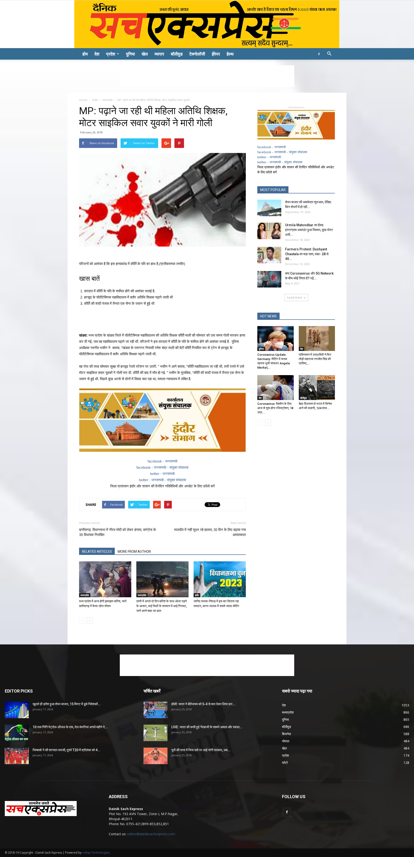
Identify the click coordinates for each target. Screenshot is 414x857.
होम (85, 54)
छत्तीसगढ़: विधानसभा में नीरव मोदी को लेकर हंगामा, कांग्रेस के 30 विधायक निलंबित (117, 532)
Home (83, 100)
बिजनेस (286, 734)
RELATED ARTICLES (97, 551)
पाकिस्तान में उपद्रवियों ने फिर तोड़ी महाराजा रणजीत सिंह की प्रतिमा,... (315, 359)
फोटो (285, 762)
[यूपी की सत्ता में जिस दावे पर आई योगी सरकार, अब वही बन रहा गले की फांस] (155, 756)
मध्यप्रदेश (108, 100)
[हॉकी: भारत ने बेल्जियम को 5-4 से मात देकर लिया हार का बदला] (155, 710)
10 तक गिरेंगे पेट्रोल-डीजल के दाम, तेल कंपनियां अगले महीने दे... (70, 727)
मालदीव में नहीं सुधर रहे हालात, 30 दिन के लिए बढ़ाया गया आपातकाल (210, 532)
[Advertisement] (207, 76)
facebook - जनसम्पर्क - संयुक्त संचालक (162, 467)
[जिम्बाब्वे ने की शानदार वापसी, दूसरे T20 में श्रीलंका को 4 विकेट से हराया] (17, 756)
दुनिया (130, 54)
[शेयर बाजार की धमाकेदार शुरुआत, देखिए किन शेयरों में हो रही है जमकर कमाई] (269, 208)
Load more (294, 297)
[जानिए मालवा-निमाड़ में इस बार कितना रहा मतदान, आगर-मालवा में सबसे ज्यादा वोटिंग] (220, 579)
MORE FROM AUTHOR (134, 551)
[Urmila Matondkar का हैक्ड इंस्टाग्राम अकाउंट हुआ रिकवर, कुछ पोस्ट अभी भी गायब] (269, 231)
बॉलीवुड (177, 54)
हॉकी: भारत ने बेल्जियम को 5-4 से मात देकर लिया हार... (203, 704)
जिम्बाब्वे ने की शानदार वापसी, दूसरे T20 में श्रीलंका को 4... (66, 750)
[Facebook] (318, 54)
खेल (145, 54)
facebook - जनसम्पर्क (163, 461)
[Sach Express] (207, 24)
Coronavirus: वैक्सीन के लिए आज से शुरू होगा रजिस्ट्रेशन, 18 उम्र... (275, 408)
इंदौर (197, 595)
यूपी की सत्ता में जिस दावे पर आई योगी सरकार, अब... (200, 750)
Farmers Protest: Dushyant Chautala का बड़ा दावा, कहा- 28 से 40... (306, 254)
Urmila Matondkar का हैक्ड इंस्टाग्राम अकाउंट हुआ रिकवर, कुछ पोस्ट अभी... (309, 230)
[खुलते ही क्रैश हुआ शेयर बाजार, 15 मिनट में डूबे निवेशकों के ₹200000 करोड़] (17, 710)
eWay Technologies (96, 853)
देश (96, 54)
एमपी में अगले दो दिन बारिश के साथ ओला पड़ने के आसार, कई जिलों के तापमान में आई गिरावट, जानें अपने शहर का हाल (161, 606)
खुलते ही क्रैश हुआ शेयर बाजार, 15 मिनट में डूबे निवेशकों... (67, 704)
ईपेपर (216, 54)
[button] (329, 54)
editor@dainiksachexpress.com (151, 834)
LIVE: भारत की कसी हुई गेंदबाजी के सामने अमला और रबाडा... (206, 727)
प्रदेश (110, 54)
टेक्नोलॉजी (197, 54)
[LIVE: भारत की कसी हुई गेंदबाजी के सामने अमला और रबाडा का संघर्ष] (155, 733)
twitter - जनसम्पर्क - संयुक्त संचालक (162, 480)
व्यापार (159, 54)
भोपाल (285, 741)
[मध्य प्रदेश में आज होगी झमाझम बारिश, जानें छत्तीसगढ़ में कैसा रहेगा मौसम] (105, 579)
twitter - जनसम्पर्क (162, 474)
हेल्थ (230, 54)
